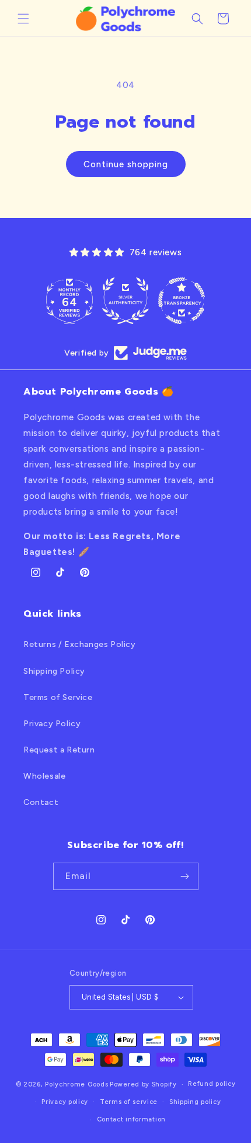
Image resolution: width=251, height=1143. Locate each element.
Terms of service (129, 1102)
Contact (40, 802)
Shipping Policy (54, 671)
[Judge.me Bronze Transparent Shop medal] (181, 300)
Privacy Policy (52, 724)
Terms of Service (58, 697)
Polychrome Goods (76, 1084)
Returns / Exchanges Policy (79, 644)
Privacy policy (64, 1102)
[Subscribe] (185, 876)
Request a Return (59, 750)
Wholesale (44, 776)
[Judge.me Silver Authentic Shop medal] (125, 300)
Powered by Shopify (143, 1084)
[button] (23, 18)
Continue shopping (125, 164)
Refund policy (211, 1084)
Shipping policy (195, 1102)
